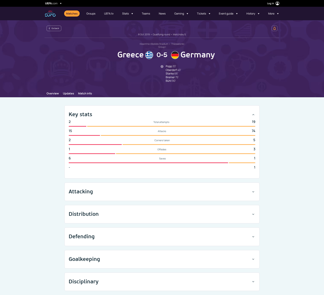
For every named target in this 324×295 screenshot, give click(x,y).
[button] (127, 13)
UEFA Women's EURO (50, 13)
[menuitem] (72, 13)
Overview (53, 93)
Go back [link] (55, 28)
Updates (68, 93)
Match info (85, 93)
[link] (72, 13)
